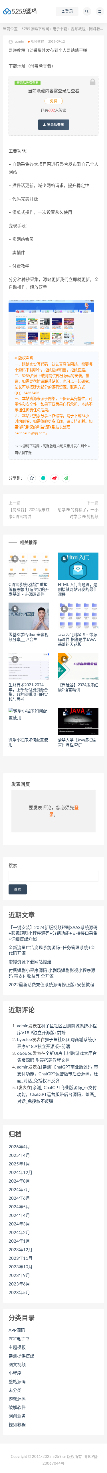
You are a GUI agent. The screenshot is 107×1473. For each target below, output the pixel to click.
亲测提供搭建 (21, 1356)
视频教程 (78, 29)
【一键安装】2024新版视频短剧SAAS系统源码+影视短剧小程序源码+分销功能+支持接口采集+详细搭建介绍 (53, 933)
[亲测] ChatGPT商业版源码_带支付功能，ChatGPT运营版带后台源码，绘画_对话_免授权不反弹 (57, 1074)
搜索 (13, 866)
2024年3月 (19, 1224)
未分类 (15, 1390)
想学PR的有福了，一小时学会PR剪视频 (78, 513)
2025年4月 (19, 1155)
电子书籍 (60, 29)
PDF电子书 (19, 1339)
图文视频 (17, 1365)
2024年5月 (19, 1207)
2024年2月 (19, 1233)
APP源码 (17, 1330)
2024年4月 (19, 1215)
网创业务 (17, 1416)
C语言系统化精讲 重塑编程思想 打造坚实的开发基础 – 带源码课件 (29, 590)
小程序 (15, 1373)
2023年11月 (21, 1258)
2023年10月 (21, 1267)
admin (22, 1026)
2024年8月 (19, 1181)
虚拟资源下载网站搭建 (30, 962)
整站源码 (17, 1382)
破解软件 (17, 1408)
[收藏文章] (31, 478)
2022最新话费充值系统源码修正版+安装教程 (51, 985)
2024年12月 (21, 1173)
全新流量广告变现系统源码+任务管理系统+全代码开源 (52, 951)
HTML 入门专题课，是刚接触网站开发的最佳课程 (78, 590)
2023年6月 (19, 1284)
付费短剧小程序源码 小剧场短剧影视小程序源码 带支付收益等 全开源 (52, 973)
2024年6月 (19, 1198)
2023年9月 (19, 1275)
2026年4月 (19, 1147)
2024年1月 (19, 1241)
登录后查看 (55, 124)
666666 (25, 1053)
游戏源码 (17, 1399)
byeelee (24, 1040)
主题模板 (17, 1348)
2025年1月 (19, 1164)
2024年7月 (19, 1190)
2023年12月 (21, 1250)
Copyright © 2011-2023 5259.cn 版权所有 (46, 1457)
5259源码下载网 (35, 29)
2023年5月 (19, 1293)
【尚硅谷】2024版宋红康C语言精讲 (29, 513)
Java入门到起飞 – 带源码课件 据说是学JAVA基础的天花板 (77, 640)
